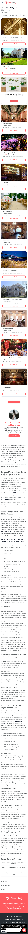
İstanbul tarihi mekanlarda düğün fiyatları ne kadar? (13, 862)
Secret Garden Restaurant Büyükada (13, 358)
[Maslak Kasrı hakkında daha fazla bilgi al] (14, 56)
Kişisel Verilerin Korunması (17, 922)
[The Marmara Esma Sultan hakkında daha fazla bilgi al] (14, 259)
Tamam (4, 931)
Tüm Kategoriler (5, 885)
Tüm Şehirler (4, 889)
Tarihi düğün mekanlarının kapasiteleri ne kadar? (13, 873)
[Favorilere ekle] (24, 20)
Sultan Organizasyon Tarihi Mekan (12, 299)
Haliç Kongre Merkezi (8, 153)
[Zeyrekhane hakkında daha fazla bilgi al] (14, 230)
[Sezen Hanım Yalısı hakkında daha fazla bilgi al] (14, 318)
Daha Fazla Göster (14, 402)
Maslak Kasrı (6, 66)
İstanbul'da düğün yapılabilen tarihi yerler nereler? (13, 868)
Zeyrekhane (5, 240)
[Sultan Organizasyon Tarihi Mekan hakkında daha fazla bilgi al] (14, 289)
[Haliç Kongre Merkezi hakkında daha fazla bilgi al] (14, 142)
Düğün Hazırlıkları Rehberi (14, 916)
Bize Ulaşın (20, 919)
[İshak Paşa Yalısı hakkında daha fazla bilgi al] (14, 201)
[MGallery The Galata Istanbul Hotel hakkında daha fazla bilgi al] (14, 26)
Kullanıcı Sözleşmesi (10, 919)
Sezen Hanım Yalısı (7, 328)
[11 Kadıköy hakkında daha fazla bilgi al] (14, 172)
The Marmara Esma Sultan (10, 270)
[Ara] (25, 2)
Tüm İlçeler (4, 881)
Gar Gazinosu (6, 387)
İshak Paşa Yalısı (7, 211)
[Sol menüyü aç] (2, 2)
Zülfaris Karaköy (7, 123)
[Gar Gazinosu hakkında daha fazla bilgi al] (14, 377)
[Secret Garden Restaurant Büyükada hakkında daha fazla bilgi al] (14, 347)
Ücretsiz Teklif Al (14, 44)
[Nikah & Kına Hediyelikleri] (14, 90)
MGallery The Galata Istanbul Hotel (12, 37)
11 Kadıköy (5, 182)
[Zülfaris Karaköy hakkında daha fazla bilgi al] (14, 113)
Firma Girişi (6, 922)
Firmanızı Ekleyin (14, 435)
